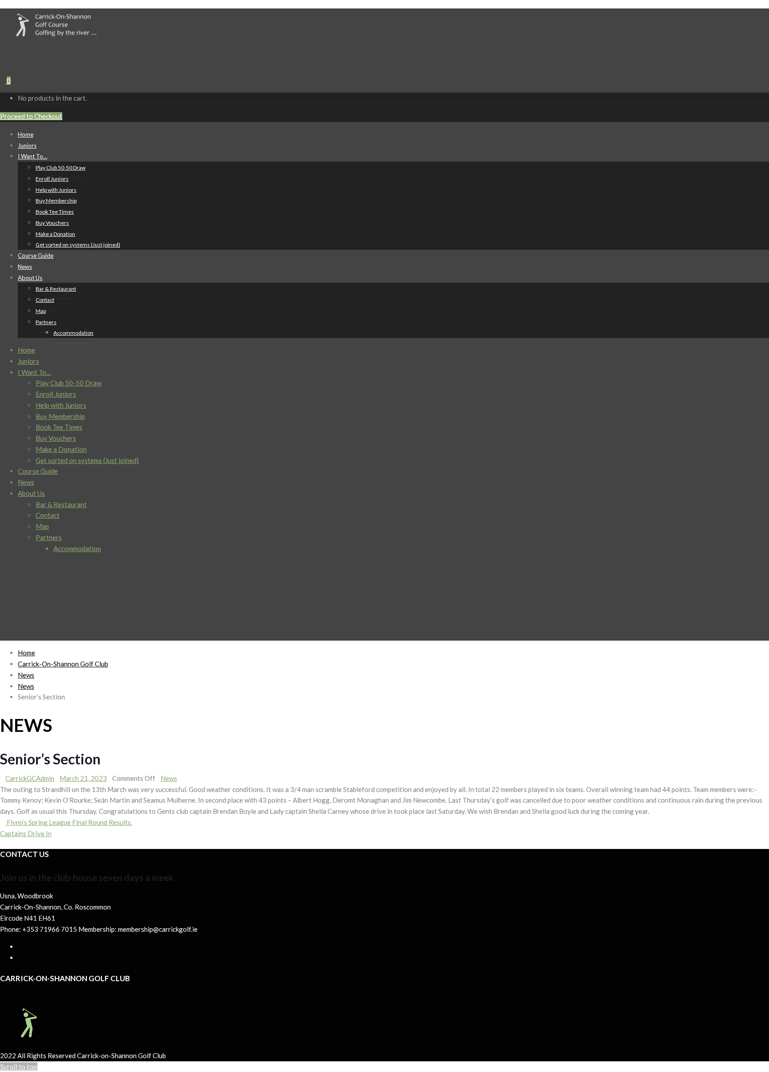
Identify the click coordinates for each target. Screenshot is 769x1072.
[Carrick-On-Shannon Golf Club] (62, 36)
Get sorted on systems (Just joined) (78, 244)
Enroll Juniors (52, 178)
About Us (30, 277)
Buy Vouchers (52, 222)
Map (41, 311)
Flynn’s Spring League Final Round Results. (68, 822)
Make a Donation (55, 234)
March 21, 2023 (83, 778)
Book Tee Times (55, 211)
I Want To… (32, 156)
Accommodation (73, 332)
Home (26, 350)
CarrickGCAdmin (29, 778)
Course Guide (35, 255)
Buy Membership (56, 200)
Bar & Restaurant (56, 288)
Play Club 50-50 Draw (60, 167)
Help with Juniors (56, 190)
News (26, 482)
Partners (46, 322)
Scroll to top (18, 1067)
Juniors (28, 361)
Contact (45, 299)
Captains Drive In (26, 833)
